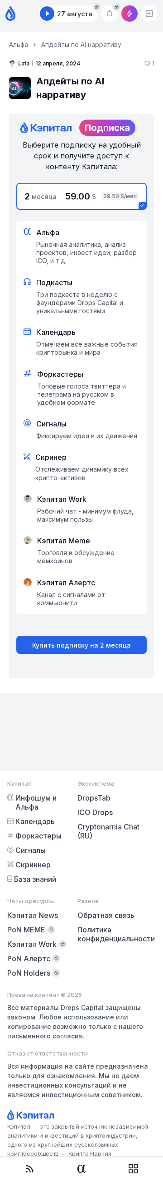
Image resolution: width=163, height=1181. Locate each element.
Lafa (23, 63)
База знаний (35, 879)
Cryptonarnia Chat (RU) (108, 831)
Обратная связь (105, 915)
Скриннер (33, 864)
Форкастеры (38, 835)
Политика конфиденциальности (116, 934)
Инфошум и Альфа (36, 802)
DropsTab (93, 797)
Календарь (35, 821)
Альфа (18, 44)
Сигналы (30, 850)
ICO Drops (95, 812)
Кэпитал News (32, 915)
